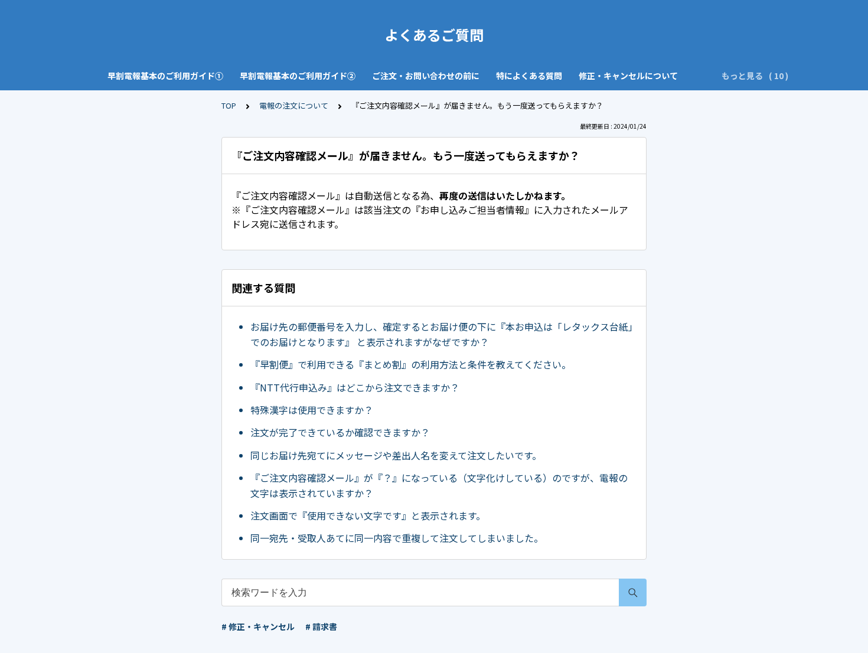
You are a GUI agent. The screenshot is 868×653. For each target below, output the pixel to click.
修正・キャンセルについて (628, 75)
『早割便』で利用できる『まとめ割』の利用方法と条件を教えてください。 (410, 364)
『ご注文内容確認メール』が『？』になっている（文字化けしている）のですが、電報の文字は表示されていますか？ (439, 485)
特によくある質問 (529, 75)
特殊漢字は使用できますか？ (311, 410)
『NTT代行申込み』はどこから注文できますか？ (354, 387)
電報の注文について (293, 105)
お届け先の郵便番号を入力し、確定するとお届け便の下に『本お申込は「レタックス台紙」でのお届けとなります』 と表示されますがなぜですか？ (441, 334)
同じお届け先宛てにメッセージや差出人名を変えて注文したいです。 (395, 455)
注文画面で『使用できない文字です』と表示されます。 (367, 515)
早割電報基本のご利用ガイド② (297, 75)
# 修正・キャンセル (258, 626)
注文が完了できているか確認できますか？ (340, 432)
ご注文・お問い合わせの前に (425, 75)
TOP (228, 105)
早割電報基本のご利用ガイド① (165, 75)
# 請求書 (321, 626)
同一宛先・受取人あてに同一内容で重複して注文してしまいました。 (396, 538)
